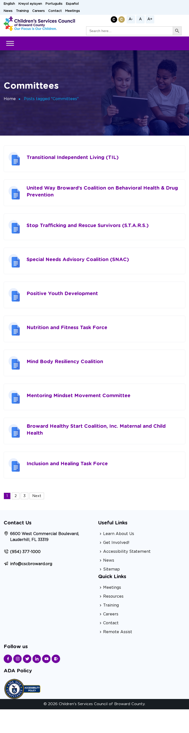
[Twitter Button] (27, 659)
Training (22, 11)
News (8, 11)
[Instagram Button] (17, 659)
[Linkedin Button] (36, 659)
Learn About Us (118, 534)
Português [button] (54, 3)
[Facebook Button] (8, 659)
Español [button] (72, 3)
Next (36, 496)
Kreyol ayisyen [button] (30, 3)
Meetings (72, 11)
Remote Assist (117, 632)
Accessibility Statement (127, 552)
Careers (38, 11)
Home (10, 99)
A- (131, 19)
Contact (55, 11)
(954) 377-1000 (25, 552)
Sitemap (111, 569)
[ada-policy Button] (22, 688)
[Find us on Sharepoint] (56, 659)
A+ (149, 19)
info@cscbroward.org (31, 564)
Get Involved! (116, 543)
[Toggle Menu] (10, 43)
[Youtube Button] (46, 659)
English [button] (9, 3)
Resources (113, 596)
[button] (114, 19)
